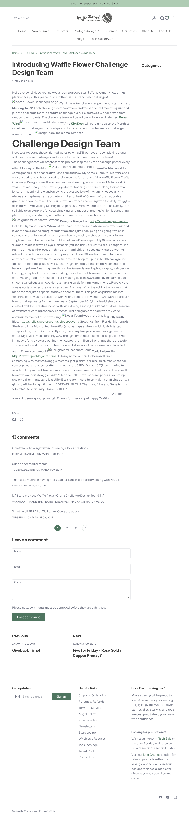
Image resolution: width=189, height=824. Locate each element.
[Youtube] (168, 797)
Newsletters (87, 726)
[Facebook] (160, 797)
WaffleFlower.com (44, 810)
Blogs (80, 39)
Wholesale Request (92, 738)
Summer (111, 31)
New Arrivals (40, 31)
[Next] (85, 529)
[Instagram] (175, 797)
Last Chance (152, 754)
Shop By (147, 31)
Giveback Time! (26, 650)
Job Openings (88, 745)
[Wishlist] (166, 18)
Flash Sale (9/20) (101, 39)
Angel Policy (87, 714)
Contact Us (86, 757)
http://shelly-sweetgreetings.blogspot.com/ (49, 321)
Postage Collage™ (86, 31)
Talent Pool (86, 751)
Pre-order (61, 31)
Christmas (129, 31)
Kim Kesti (77, 123)
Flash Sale (164, 738)
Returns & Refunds (91, 701)
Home (22, 31)
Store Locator (88, 732)
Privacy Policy (88, 720)
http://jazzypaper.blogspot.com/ (34, 356)
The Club (165, 31)
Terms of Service (90, 707)
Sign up (61, 696)
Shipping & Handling (93, 695)
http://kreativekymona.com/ (109, 221)
